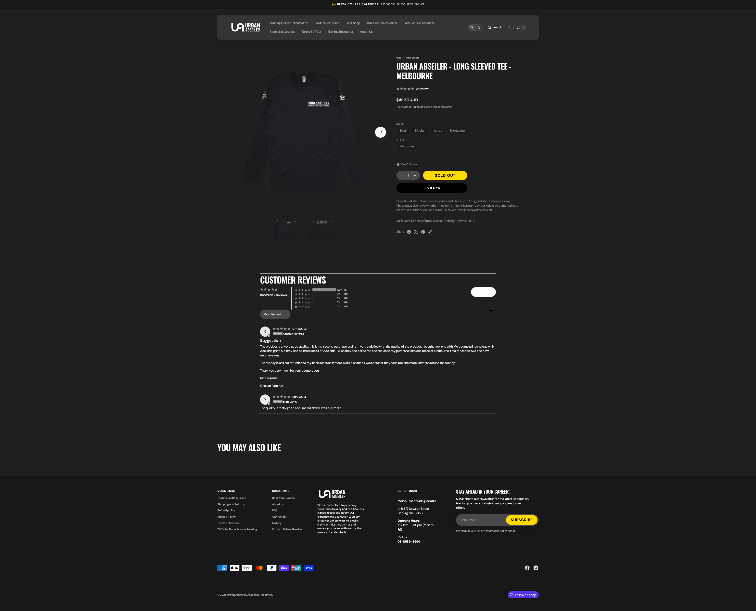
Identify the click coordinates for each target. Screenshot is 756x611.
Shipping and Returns (231, 504)
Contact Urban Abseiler (287, 529)
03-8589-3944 (408, 541)
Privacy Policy (226, 516)
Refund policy (226, 510)
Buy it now (431, 188)
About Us (278, 504)
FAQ (274, 510)
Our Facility (279, 516)
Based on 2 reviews (273, 295)
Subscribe (522, 519)
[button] (494, 27)
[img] (282, 329)
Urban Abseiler (407, 57)
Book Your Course (283, 498)
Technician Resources (231, 498)
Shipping (418, 107)
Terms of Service (228, 523)
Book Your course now (402, 4)
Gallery (277, 523)
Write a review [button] (483, 292)
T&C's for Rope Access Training (237, 529)
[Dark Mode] (475, 27)
